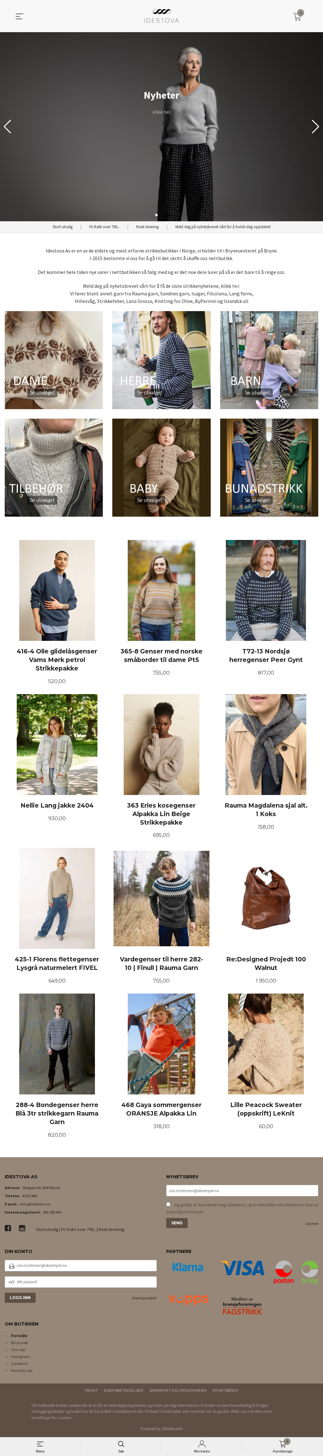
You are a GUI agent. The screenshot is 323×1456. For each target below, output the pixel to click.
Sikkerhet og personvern (178, 1390)
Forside (19, 1335)
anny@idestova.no (35, 1204)
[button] (315, 127)
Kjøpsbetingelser (124, 1390)
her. (236, 286)
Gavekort (19, 1363)
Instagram (20, 1356)
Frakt (91, 1390)
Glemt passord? (144, 1298)
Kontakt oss (21, 1370)
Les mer (312, 1223)
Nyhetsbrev (225, 1390)
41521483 (29, 1195)
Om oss (18, 1349)
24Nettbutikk (172, 1428)
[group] (161, 126)
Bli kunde (19, 1342)
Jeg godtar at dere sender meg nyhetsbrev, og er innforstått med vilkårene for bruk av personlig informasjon (242, 1208)
